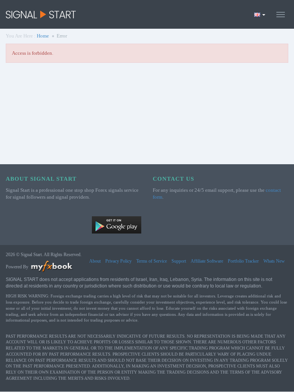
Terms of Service (151, 261)
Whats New (274, 261)
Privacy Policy (118, 261)
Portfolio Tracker (243, 261)
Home (43, 36)
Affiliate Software (207, 261)
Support (179, 261)
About (95, 261)
